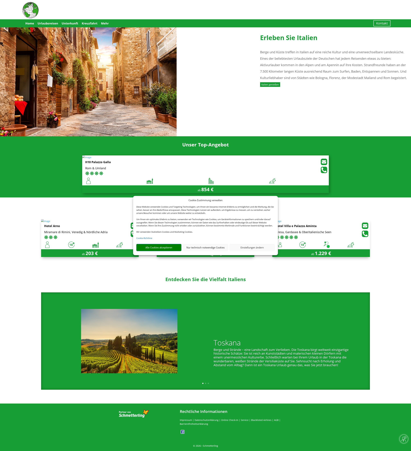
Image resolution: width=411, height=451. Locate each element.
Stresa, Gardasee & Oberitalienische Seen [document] (303, 232)
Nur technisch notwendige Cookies (205, 247)
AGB (276, 420)
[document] (205, 280)
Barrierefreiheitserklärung (194, 423)
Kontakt (382, 23)
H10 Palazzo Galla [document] (98, 162)
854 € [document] (207, 189)
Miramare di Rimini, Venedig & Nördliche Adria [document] (76, 232)
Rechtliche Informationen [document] (203, 411)
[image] (86, 157)
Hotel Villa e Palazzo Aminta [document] (296, 226)
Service (245, 420)
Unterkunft (70, 23)
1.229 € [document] (323, 253)
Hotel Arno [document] (52, 226)
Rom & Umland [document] (95, 168)
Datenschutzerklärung (207, 420)
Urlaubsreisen (48, 23)
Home (29, 23)
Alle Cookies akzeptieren (158, 247)
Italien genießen (270, 84)
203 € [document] (92, 253)
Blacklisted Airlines (261, 420)
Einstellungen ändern (252, 247)
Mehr (105, 23)
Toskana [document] (227, 343)
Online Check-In (229, 420)
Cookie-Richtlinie (144, 238)
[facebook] (182, 432)
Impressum (186, 420)
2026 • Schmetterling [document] (206, 445)
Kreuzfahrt (89, 23)
